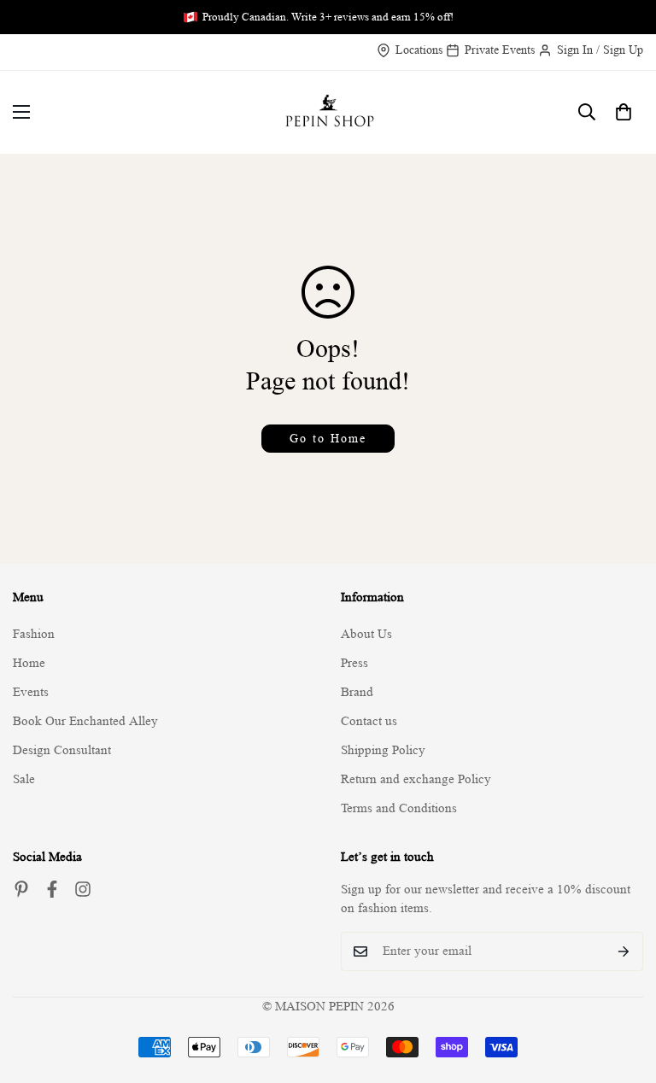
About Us (366, 634)
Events (31, 692)
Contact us (369, 721)
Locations (418, 49)
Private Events (500, 49)
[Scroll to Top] (622, 990)
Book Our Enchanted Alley (85, 721)
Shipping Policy (383, 750)
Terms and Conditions (399, 808)
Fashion (34, 634)
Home (29, 663)
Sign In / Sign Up (600, 49)
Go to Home (328, 438)
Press (354, 663)
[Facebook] (52, 889)
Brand (357, 692)
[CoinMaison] (328, 112)
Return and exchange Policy (416, 779)
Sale (24, 779)
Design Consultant (62, 750)
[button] (623, 112)
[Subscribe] (624, 951)
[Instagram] (82, 889)
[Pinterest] (21, 889)
